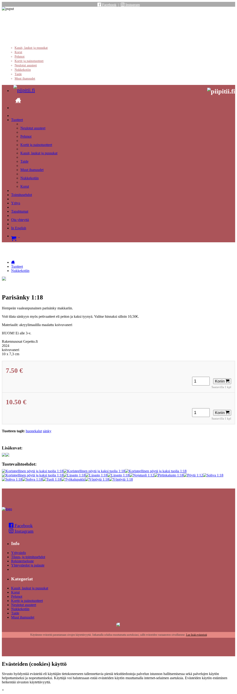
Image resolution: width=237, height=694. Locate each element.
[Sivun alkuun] (7, 509)
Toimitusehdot (21, 195)
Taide (18, 74)
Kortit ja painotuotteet (29, 61)
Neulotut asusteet (26, 65)
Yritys (15, 203)
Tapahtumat (19, 211)
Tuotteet (17, 120)
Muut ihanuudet (25, 78)
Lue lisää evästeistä (196, 634)
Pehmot (20, 56)
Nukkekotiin (23, 70)
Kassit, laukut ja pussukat (31, 48)
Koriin (220, 381)
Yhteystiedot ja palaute (27, 565)
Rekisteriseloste (22, 561)
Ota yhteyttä (20, 220)
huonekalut (34, 431)
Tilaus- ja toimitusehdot (28, 557)
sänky (47, 431)
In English (18, 228)
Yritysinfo (18, 553)
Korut (18, 52)
